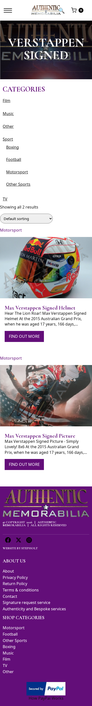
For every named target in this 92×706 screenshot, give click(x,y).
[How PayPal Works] (46, 688)
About (8, 571)
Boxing (12, 147)
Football (13, 159)
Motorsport (17, 172)
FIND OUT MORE (24, 336)
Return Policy (15, 583)
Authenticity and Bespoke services (34, 609)
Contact (10, 596)
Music (8, 113)
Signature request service (26, 602)
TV (5, 199)
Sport (8, 139)
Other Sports (18, 184)
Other (8, 126)
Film (6, 100)
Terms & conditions (21, 590)
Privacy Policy (15, 577)
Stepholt (29, 548)
